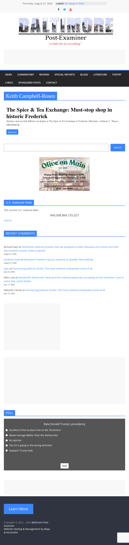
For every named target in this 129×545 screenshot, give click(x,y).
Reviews (44, 74)
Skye (6, 268)
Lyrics (9, 82)
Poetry (116, 74)
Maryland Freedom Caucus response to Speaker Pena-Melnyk (58, 259)
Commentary (25, 74)
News (8, 74)
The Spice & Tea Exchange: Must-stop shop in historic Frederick (59, 113)
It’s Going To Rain (74, 3)
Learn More (18, 509)
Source (8, 220)
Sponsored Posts (29, 82)
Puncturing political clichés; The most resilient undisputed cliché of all (52, 268)
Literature (100, 74)
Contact (51, 82)
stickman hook (12, 259)
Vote (64, 465)
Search (118, 147)
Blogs (84, 74)
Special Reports (65, 74)
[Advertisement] (64, 57)
